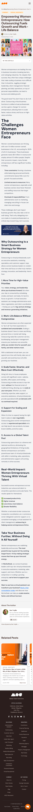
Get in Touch (24, 786)
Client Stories (9, 783)
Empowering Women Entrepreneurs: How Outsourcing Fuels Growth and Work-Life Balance (19, 9)
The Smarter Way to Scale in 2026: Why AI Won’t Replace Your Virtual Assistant (14, 671)
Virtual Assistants (17, 12)
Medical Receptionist (9, 751)
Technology (24, 756)
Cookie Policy (16, 808)
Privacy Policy (15, 806)
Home (3, 9)
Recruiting (9, 757)
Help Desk (9, 736)
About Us (8, 780)
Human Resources (24, 734)
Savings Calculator (24, 783)
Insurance (24, 737)
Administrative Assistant (9, 726)
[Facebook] (9, 716)
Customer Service (9, 733)
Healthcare (24, 731)
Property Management (24, 749)
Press (8, 792)
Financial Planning (24, 728)
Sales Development (9, 760)
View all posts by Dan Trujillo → (10, 624)
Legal (24, 740)
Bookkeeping (9, 730)
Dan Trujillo (13, 34)
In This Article (8, 60)
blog (5, 9)
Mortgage (24, 746)
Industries (24, 722)
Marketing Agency (24, 743)
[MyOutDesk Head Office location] (24, 716)
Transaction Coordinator (9, 764)
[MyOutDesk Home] (4, 3)
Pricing (24, 780)
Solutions (9, 722)
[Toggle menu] (30, 3)
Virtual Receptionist (9, 771)
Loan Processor (9, 742)
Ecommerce (24, 725)
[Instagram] (15, 716)
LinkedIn (14, 619)
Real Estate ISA (9, 754)
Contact (24, 789)
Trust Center (7, 806)
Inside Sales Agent (9, 739)
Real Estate (24, 753)
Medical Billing (9, 748)
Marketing (9, 745)
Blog (9, 789)
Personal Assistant (9, 768)
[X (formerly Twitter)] (12, 716)
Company (5, 12)
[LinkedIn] (18, 716)
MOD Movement (8, 795)
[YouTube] (21, 716)
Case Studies (9, 786)
